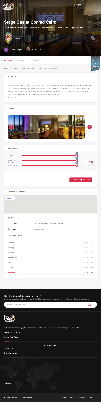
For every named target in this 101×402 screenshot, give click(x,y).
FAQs (91, 397)
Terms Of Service (68, 397)
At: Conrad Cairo (36, 49)
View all (7, 349)
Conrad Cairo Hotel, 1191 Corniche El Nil (53, 28)
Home (9, 60)
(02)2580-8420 (77, 28)
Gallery (36, 60)
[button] (89, 127)
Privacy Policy (81, 397)
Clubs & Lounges (28, 68)
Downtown (33, 28)
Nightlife (15, 68)
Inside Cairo (11, 28)
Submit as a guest (79, 180)
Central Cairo (23, 28)
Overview (22, 60)
